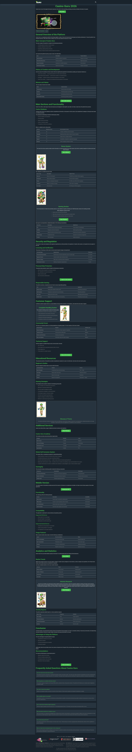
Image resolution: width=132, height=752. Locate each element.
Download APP (66, 489)
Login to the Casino (66, 279)
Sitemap (73, 736)
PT (61, 736)
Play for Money (66, 664)
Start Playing (63, 219)
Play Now (62, 11)
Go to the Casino (66, 100)
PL (59, 736)
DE (63, 736)
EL (64, 736)
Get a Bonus (66, 152)
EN (57, 736)
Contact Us (69, 736)
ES (66, 736)
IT (60, 736)
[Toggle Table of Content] (46, 31)
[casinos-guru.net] (38, 1)
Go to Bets (66, 556)
